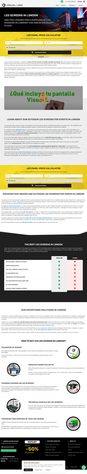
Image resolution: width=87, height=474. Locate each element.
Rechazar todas (38, 469)
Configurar (48, 469)
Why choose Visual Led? (74, 444)
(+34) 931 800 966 (13, 458)
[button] (66, 5)
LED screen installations (74, 447)
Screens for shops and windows (53, 452)
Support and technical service (75, 452)
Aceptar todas (28, 469)
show (47, 57)
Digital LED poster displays (52, 455)
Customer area (71, 455)
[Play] (43, 98)
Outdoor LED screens (50, 447)
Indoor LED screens (50, 449)
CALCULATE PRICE (40, 52)
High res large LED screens (52, 444)
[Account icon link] (84, 1)
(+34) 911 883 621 (71, 1)
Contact (70, 449)
